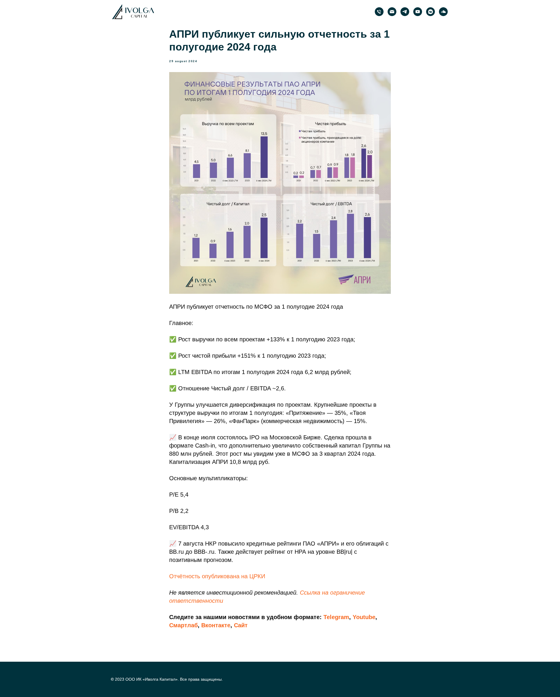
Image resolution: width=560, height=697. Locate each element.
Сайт (241, 625)
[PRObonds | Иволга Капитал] (404, 11)
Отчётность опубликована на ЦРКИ (217, 576)
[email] (392, 11)
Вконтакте (215, 625)
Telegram (336, 617)
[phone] (379, 11)
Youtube (364, 617)
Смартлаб (183, 625)
